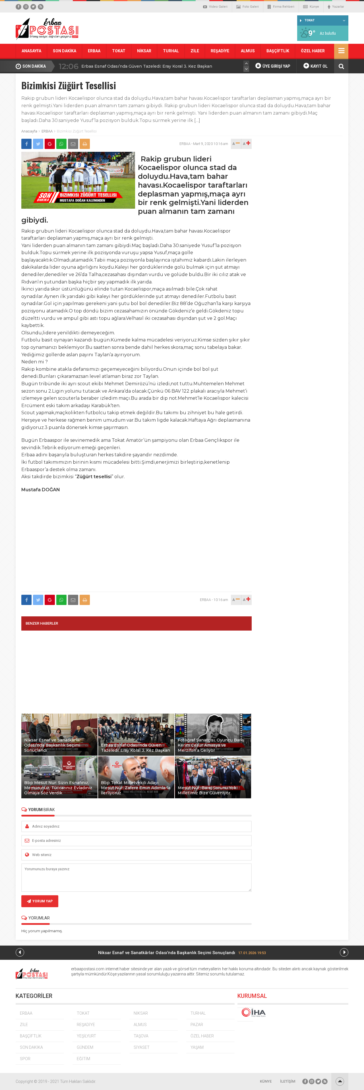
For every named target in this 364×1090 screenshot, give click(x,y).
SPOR (25, 1058)
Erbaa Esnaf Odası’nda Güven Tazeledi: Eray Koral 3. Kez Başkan (146, 66)
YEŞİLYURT (86, 1036)
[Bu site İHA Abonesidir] (245, 1014)
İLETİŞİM (287, 1081)
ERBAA (94, 51)
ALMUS (248, 51)
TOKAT (118, 51)
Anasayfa (29, 131)
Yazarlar (338, 7)
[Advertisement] (136, 550)
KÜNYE (266, 1081)
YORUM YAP (42, 901)
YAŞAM (197, 1047)
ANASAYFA (31, 51)
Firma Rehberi (283, 7)
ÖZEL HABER (313, 51)
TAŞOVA (141, 1036)
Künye (314, 7)
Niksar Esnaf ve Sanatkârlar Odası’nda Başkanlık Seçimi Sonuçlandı (182, 952)
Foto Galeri (251, 7)
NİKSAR (144, 51)
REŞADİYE (220, 51)
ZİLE (195, 51)
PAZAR (197, 1024)
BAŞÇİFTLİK (277, 51)
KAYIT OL (319, 66)
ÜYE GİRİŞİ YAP (276, 66)
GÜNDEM (85, 1047)
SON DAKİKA (64, 51)
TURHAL (171, 51)
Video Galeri (218, 7)
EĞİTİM (83, 1058)
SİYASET (142, 1047)
